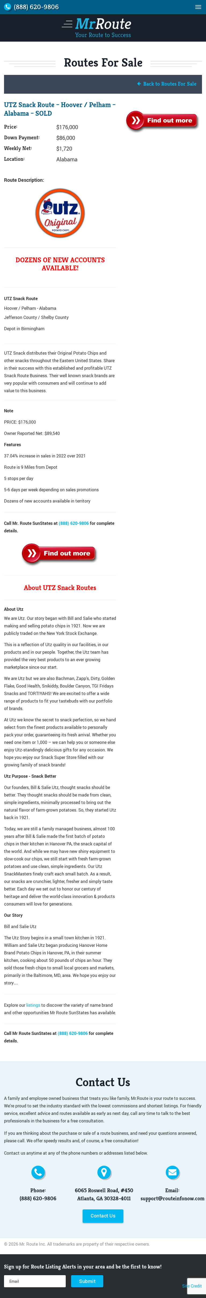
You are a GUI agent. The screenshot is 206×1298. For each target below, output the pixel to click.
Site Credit (192, 1286)
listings (33, 1005)
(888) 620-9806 (74, 523)
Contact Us (103, 1215)
